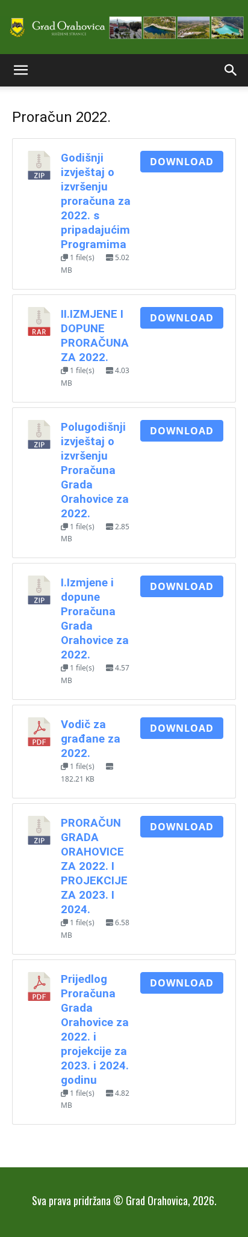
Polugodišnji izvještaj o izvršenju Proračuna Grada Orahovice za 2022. (95, 470)
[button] (20, 70)
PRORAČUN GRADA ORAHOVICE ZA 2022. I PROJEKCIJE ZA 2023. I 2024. (94, 866)
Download (182, 161)
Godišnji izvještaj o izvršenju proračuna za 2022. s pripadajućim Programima (96, 201)
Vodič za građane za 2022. (90, 739)
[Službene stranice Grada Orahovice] (124, 28)
